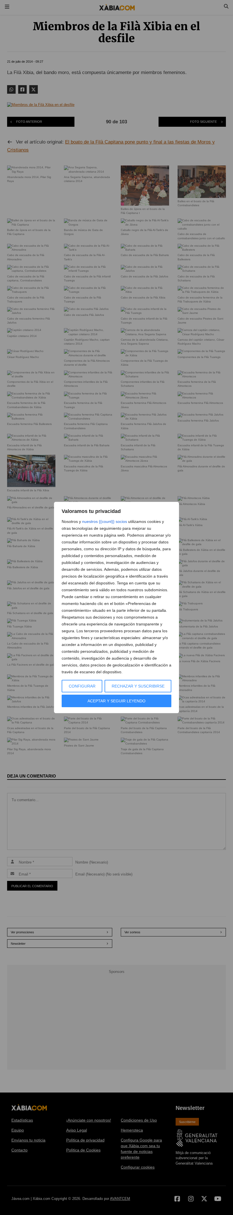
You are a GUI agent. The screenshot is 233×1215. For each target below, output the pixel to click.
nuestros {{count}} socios (104, 521)
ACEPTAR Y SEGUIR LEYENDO (116, 701)
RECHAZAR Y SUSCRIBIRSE (138, 686)
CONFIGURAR (82, 686)
